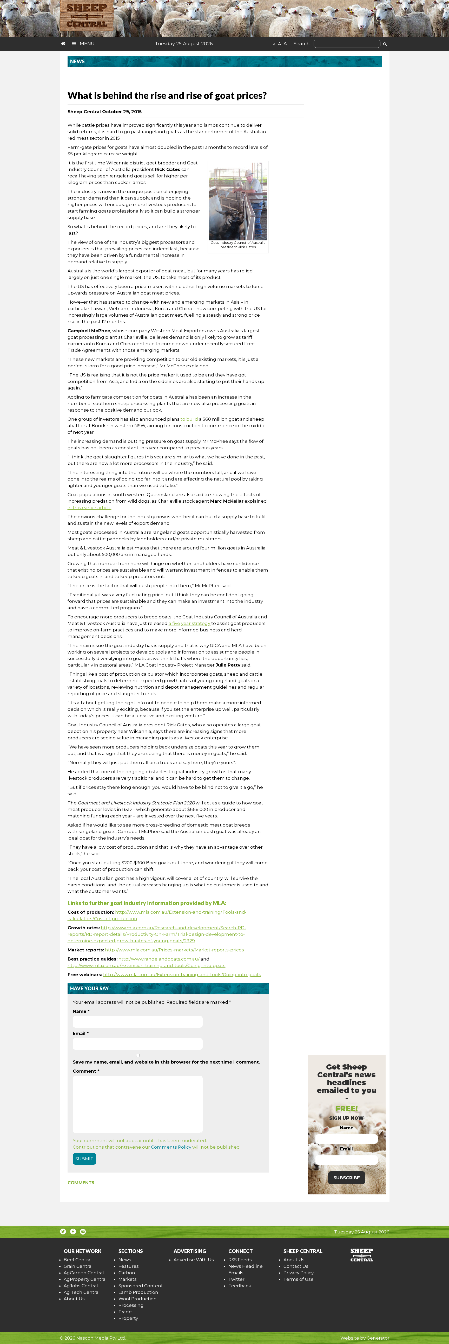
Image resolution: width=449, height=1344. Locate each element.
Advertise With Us (194, 1259)
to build (189, 419)
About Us (74, 1298)
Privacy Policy (298, 1272)
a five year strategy (190, 623)
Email (81, 1033)
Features (128, 1266)
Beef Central (78, 1259)
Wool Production (137, 1298)
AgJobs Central (81, 1285)
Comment (86, 1071)
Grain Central (78, 1266)
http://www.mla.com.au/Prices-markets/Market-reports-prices (174, 949)
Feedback (239, 1285)
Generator (378, 1338)
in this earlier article (89, 507)
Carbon (126, 1272)
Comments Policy (171, 1147)
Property (128, 1318)
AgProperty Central (85, 1279)
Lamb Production (138, 1292)
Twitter (236, 1279)
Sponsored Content (140, 1285)
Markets (127, 1279)
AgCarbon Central (84, 1272)
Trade (125, 1311)
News (124, 1259)
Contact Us (295, 1266)
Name (81, 1011)
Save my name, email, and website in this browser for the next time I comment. (166, 1062)
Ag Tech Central (82, 1292)
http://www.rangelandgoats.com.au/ (159, 959)
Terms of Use (298, 1279)
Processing (131, 1305)
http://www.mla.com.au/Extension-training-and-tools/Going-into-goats (147, 965)
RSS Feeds (240, 1259)
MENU (86, 44)
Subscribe (346, 1177)
